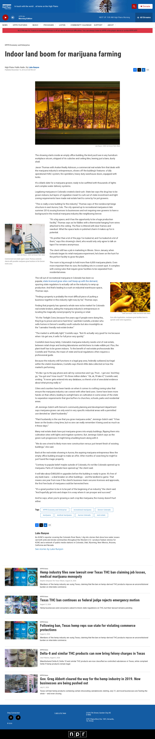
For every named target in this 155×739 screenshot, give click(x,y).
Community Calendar (81, 25)
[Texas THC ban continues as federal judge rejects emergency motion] (21, 605)
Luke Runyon (34, 67)
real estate (101, 515)
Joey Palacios (44, 658)
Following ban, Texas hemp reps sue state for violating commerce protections (87, 627)
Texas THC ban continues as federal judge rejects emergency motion (90, 600)
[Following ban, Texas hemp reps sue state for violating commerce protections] (21, 630)
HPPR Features (20, 25)
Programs (49, 25)
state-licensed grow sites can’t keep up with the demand (70, 281)
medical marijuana (64, 515)
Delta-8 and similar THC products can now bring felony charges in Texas (92, 653)
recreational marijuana (82, 510)
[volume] (13, 17)
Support (98, 25)
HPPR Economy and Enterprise (17, 45)
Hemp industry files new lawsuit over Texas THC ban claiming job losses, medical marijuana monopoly (93, 574)
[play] (5, 17)
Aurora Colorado (84, 515)
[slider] (16, 17)
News (5, 25)
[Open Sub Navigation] (9, 25)
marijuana (47, 515)
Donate (146, 6)
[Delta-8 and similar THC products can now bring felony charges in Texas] (21, 658)
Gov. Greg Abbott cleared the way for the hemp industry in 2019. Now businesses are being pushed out (90, 681)
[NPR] (77, 734)
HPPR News (44, 569)
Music (35, 25)
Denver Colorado (104, 510)
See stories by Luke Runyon (49, 549)
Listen (62, 25)
